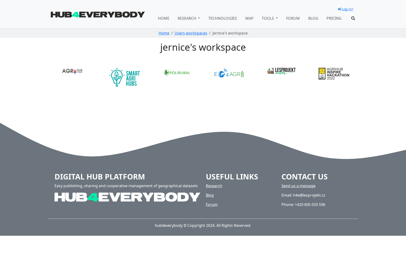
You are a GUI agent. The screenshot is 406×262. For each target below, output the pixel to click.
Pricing (334, 18)
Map (249, 18)
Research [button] (187, 18)
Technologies (222, 18)
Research (214, 185)
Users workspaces (191, 33)
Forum (293, 18)
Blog (313, 18)
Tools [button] (268, 18)
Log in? (347, 9)
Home (163, 18)
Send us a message (298, 185)
